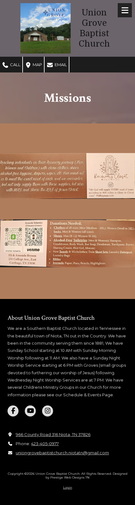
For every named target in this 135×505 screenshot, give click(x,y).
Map (37, 64)
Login (67, 487)
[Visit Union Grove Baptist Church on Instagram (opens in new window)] (47, 410)
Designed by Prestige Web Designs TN (86, 475)
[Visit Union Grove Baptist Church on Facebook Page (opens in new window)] (13, 410)
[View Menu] (125, 10)
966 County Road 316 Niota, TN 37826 (53, 434)
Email (60, 64)
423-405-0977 (45, 443)
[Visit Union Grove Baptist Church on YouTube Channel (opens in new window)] (30, 410)
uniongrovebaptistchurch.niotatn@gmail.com (62, 452)
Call (14, 64)
